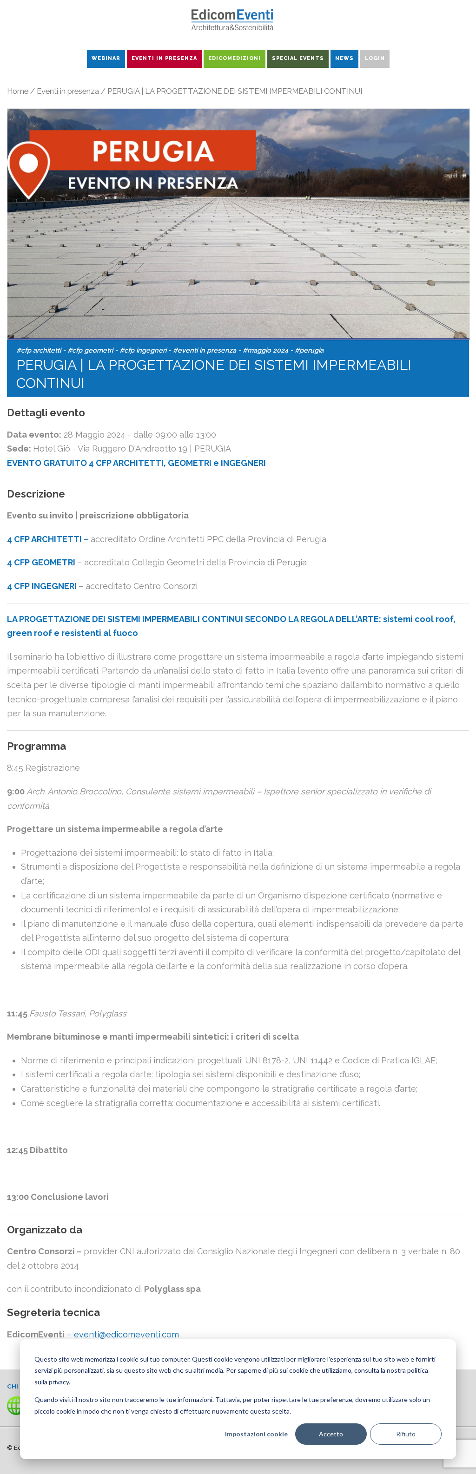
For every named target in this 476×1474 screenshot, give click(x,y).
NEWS (344, 58)
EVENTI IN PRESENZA (164, 58)
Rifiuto (406, 1434)
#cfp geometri (90, 350)
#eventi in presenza (204, 350)
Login (375, 58)
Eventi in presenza (68, 91)
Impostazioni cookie (256, 1434)
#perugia (309, 350)
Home (17, 91)
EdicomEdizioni (234, 58)
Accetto (331, 1434)
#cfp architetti (38, 350)
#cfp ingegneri (142, 350)
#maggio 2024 (265, 350)
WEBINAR (106, 58)
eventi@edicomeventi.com (126, 1334)
